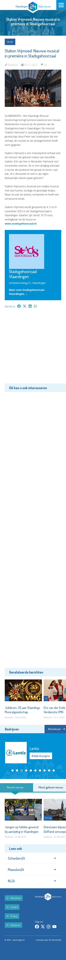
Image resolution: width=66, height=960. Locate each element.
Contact (14, 907)
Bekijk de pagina (41, 756)
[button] (12, 770)
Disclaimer (15, 925)
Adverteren (15, 897)
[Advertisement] (33, 348)
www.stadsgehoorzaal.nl (20, 223)
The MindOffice (55, 940)
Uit (11, 41)
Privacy (13, 916)
